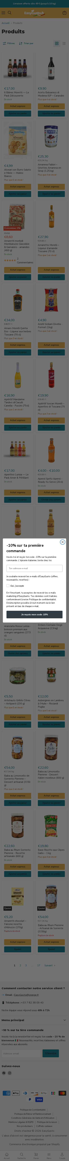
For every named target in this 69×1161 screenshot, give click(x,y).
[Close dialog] (62, 542)
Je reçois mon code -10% (34, 614)
